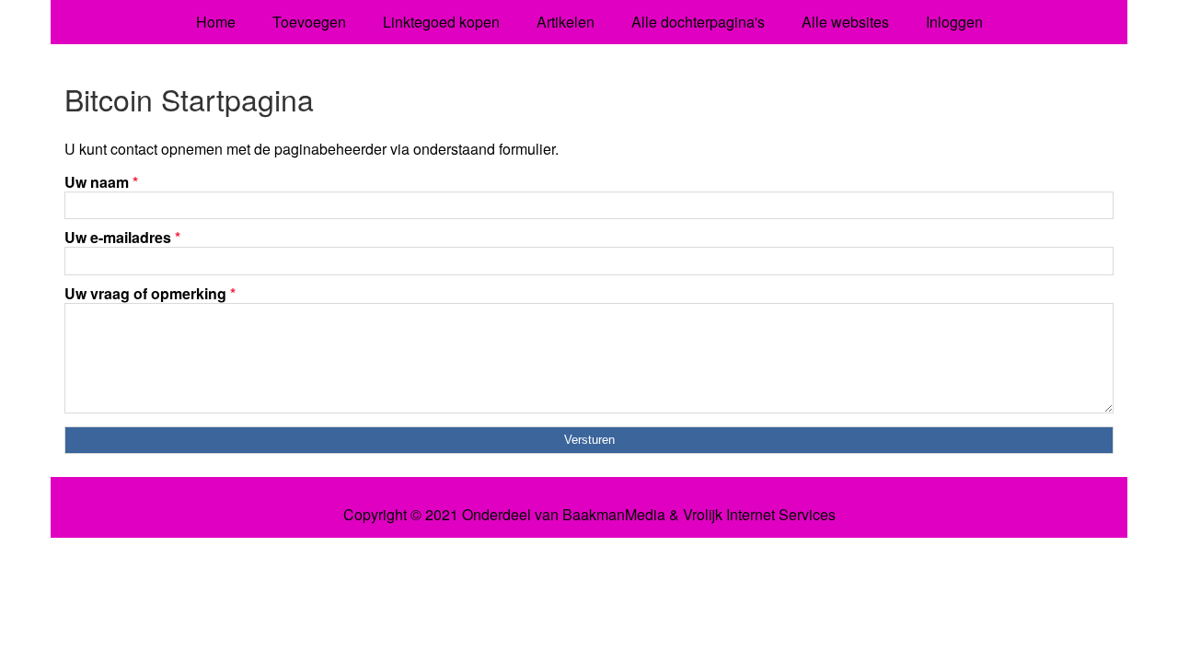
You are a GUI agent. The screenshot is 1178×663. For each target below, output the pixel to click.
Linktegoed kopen (441, 21)
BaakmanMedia (613, 515)
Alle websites (845, 21)
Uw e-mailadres (122, 237)
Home (216, 21)
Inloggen (954, 21)
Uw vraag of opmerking (150, 293)
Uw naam (101, 181)
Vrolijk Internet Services (759, 515)
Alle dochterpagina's (698, 21)
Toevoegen (309, 21)
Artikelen (566, 21)
